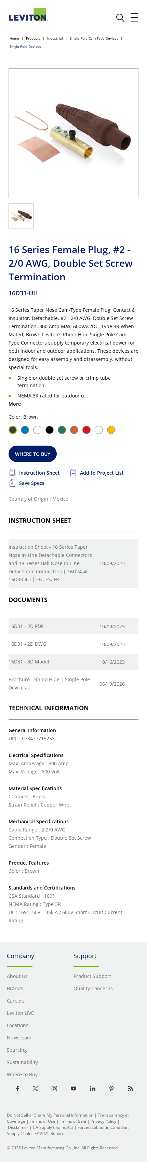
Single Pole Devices (25, 46)
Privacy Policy (103, 1121)
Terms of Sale (73, 1121)
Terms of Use (42, 1121)
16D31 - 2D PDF (26, 626)
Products (33, 38)
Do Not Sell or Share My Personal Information (50, 1115)
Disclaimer (18, 1127)
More (15, 404)
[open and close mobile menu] (135, 17)
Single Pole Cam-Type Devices (94, 38)
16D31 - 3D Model (29, 661)
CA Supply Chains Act (53, 1127)
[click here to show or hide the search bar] (120, 18)
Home (14, 38)
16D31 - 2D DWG (27, 644)
